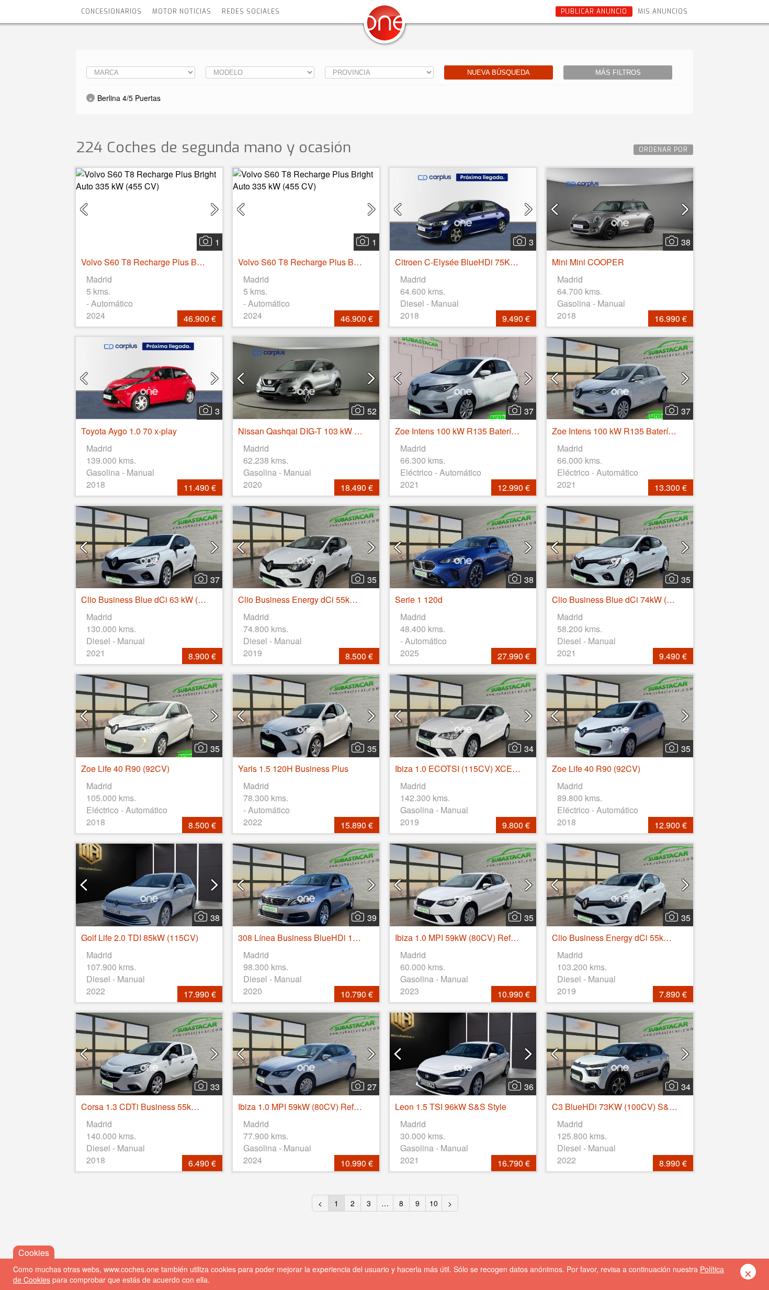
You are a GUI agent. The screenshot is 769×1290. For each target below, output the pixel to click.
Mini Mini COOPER (588, 262)
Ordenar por (663, 149)
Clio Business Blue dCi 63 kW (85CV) (151, 599)
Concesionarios (111, 11)
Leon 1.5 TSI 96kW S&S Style (450, 1107)
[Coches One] (384, 27)
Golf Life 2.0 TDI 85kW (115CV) (139, 938)
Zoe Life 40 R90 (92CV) (125, 768)
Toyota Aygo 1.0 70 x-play (129, 431)
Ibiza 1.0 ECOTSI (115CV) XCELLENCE (470, 768)
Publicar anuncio (594, 11)
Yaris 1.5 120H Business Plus (293, 768)
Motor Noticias (181, 11)
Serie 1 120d (419, 599)
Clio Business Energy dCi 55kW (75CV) (312, 599)
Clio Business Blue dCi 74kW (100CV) (623, 599)
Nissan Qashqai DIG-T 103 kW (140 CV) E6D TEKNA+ (340, 431)
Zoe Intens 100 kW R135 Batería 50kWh (469, 431)
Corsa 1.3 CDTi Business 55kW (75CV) (154, 1107)
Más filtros (618, 72)
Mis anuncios (663, 11)
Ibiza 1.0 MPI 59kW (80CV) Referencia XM (474, 938)
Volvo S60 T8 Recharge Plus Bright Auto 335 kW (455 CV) (189, 262)
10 (433, 1203)
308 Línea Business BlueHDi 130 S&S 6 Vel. (321, 938)
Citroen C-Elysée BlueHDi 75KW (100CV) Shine (485, 262)
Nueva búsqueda (498, 72)
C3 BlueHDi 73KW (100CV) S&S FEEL (625, 1107)
